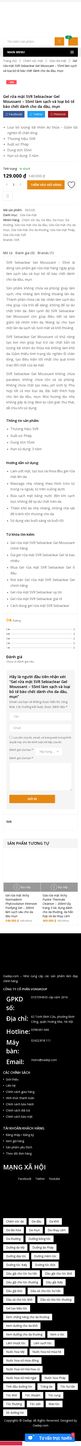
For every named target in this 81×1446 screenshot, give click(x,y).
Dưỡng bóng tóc (39, 1239)
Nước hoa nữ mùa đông (22, 1360)
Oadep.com (40, 1425)
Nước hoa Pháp (55, 1378)
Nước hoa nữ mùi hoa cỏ (23, 1369)
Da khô (54, 1221)
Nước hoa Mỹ (15, 1352)
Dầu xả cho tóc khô (19, 1300)
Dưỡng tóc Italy (16, 1265)
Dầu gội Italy (54, 1282)
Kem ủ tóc (57, 1334)
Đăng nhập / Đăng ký (20, 1135)
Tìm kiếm (59, 41)
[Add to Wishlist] (71, 184)
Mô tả (7, 253)
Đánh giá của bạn (21, 750)
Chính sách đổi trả (18, 1110)
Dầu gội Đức (14, 1291)
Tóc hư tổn (67, 1386)
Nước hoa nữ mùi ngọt (21, 1378)
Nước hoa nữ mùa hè (46, 1352)
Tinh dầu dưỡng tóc (19, 1386)
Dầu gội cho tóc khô (58, 1273)
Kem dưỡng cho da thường (24, 1334)
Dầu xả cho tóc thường (55, 1300)
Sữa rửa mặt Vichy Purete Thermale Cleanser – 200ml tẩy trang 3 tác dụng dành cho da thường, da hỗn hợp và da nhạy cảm (58, 905)
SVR (32, 138)
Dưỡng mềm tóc (45, 1256)
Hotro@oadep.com (44, 1060)
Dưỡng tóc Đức (45, 1265)
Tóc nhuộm (32, 1395)
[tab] (7, 253)
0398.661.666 (40, 1030)
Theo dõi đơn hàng (19, 1153)
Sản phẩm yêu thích (19, 1147)
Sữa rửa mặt (57, 61)
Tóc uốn (35, 1404)
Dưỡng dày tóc (16, 1256)
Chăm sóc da (30, 220)
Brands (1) (46, 253)
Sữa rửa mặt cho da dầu (31, 225)
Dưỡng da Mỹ (15, 1247)
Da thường (13, 1239)
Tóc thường (14, 1404)
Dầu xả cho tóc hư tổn (46, 1291)
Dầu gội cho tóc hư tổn (21, 1273)
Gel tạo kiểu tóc (16, 1308)
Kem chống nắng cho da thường (27, 1317)
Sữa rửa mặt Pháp (62, 230)
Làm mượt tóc (16, 1343)
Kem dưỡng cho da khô (22, 1326)
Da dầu (46, 220)
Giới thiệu (12, 1079)
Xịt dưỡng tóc (15, 1413)
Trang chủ (10, 61)
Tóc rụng (54, 1395)
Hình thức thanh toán (20, 1098)
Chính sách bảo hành (20, 1104)
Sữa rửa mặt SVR (14, 235)
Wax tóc (54, 1404)
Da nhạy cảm (57, 1230)
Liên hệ (11, 1086)
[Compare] (7, 196)
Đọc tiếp (26, 887)
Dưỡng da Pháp (43, 1247)
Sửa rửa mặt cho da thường (29, 230)
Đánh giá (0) (25, 253)
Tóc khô (11, 1395)
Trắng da (46, 1386)
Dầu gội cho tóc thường (22, 1282)
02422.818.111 (41, 1040)
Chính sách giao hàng (20, 1092)
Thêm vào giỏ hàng (46, 185)
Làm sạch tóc (42, 1343)
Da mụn (58, 220)
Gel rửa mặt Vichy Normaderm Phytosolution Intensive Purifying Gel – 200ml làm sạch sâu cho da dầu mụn (21, 905)
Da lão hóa (13, 1230)
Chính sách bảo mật (19, 1117)
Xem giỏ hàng (15, 1141)
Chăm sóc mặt (33, 61)
